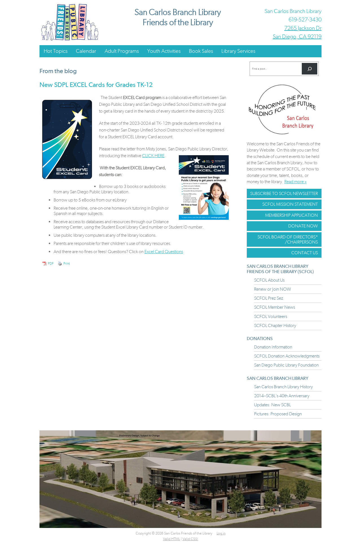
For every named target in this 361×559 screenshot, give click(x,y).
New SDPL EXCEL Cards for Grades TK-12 (96, 85)
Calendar (86, 51)
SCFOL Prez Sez (268, 298)
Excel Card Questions (163, 251)
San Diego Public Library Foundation (286, 365)
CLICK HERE (153, 155)
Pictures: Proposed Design (278, 413)
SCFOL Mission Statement (290, 204)
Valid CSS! (190, 539)
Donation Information (273, 347)
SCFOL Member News (274, 307)
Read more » (295, 181)
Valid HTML (171, 539)
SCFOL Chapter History (275, 325)
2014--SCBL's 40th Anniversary (281, 395)
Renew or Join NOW (272, 289)
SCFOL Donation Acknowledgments (287, 356)
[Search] (309, 68)
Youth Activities (163, 51)
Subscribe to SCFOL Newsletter (284, 193)
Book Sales (201, 51)
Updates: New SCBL (272, 404)
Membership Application (291, 215)
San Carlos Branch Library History (283, 386)
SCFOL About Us (269, 280)
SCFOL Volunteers (270, 316)
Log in (221, 533)
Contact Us (304, 252)
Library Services (238, 51)
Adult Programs (122, 51)
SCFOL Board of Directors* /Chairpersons (287, 239)
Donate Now (303, 226)
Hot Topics (55, 51)
